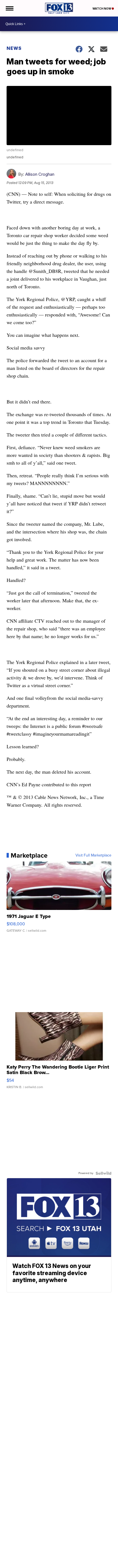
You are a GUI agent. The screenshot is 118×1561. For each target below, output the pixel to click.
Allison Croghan (39, 174)
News (14, 48)
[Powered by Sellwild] (103, 1173)
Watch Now (102, 8)
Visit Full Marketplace (93, 855)
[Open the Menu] (9, 8)
